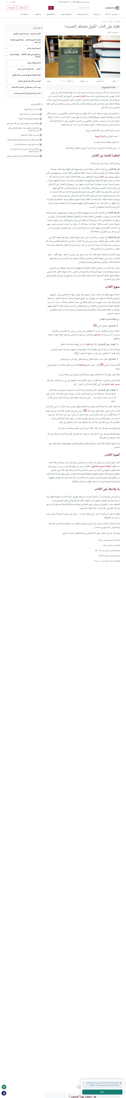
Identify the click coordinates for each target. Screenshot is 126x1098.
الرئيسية (114, 14)
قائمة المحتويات (108, 87)
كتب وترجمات (81, 14)
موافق (102, 1092)
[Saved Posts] (7, 2)
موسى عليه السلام (112, 384)
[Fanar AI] (3, 1093)
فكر (107, 14)
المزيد (37, 14)
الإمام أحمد (80, 96)
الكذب (101, 177)
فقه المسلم (50, 14)
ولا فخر (97, 335)
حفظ (114, 81)
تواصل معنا (24, 14)
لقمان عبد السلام (112, 32)
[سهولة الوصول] (10, 2)
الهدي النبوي (65, 14)
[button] (66, 81)
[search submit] (51, 8)
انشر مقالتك (23, 7)
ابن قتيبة (89, 344)
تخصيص (92, 1085)
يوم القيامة (81, 365)
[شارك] (4, 1087)
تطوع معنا (11, 7)
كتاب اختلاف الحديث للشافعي (104, 466)
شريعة (96, 14)
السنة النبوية (100, 136)
